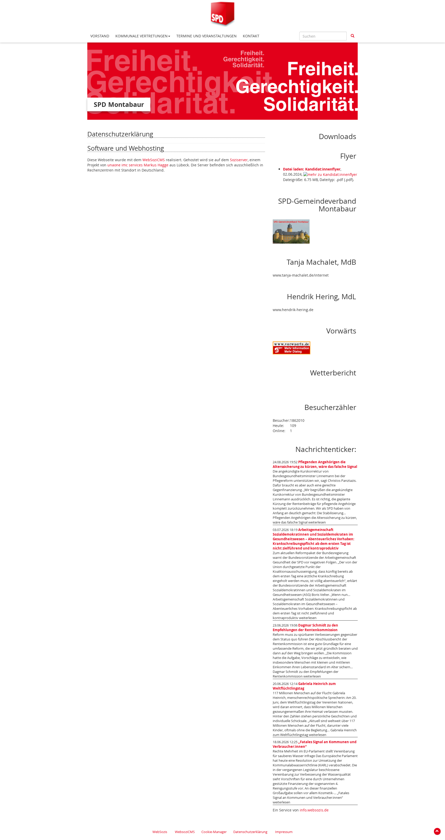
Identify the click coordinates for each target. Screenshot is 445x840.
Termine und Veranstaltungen (206, 35)
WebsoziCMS (185, 832)
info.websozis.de (314, 810)
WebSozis (159, 832)
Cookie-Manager (214, 832)
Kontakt (251, 35)
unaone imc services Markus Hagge (137, 164)
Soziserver (239, 159)
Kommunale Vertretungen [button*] (141, 35)
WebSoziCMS (153, 159)
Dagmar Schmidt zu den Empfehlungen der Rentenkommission (305, 627)
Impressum (284, 832)
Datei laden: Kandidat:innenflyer (311, 169)
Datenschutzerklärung (250, 832)
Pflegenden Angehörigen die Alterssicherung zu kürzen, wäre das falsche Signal (315, 464)
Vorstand (99, 35)
